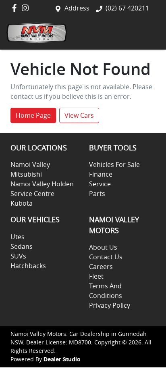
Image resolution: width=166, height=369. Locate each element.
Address (76, 8)
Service (100, 183)
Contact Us (105, 256)
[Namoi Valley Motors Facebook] (15, 8)
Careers (101, 266)
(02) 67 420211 (127, 8)
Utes (17, 236)
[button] (149, 33)
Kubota (21, 203)
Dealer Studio (62, 360)
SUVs (18, 256)
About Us (103, 247)
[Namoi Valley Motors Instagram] (26, 8)
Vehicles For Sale (114, 164)
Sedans (21, 246)
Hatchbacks (28, 265)
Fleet (96, 276)
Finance (100, 174)
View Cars (79, 115)
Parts (97, 193)
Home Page (33, 115)
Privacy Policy (109, 305)
